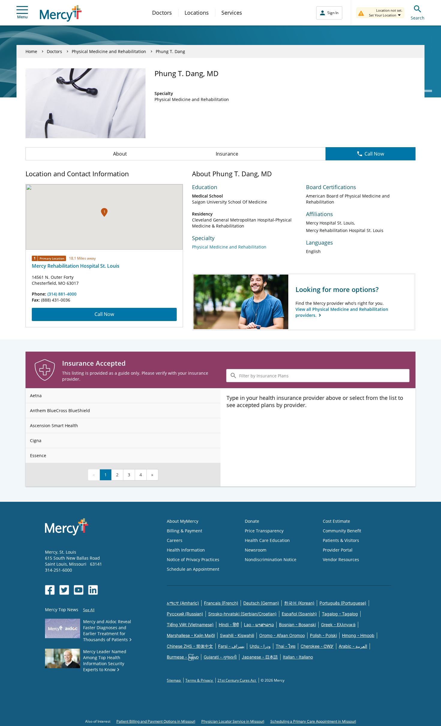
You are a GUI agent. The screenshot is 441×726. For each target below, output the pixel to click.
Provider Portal (337, 550)
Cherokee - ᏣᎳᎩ (317, 646)
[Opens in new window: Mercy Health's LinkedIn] (93, 590)
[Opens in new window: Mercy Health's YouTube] (78, 590)
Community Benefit (342, 531)
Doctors (162, 12)
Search (417, 18)
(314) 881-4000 (61, 294)
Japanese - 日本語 (260, 656)
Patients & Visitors (341, 540)
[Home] (61, 13)
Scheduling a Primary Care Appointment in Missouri (313, 721)
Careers (174, 540)
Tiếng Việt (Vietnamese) (190, 624)
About (120, 153)
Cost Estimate (336, 521)
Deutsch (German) (261, 602)
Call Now (374, 153)
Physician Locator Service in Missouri (232, 721)
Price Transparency (264, 531)
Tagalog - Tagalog (340, 613)
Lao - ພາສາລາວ (259, 624)
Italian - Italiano (298, 656)
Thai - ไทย (286, 646)
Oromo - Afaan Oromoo (282, 635)
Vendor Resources (341, 559)
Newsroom (255, 550)
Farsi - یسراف (231, 646)
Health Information (186, 550)
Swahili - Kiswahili (237, 635)
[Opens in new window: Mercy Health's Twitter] (64, 590)
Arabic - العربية (353, 646)
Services (231, 12)
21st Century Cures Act (237, 680)
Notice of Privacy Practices (193, 559)
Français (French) (221, 602)
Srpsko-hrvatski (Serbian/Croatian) (242, 613)
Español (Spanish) (299, 613)
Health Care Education (267, 540)
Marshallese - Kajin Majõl (191, 635)
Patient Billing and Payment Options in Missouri (155, 721)
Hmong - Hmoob (358, 635)
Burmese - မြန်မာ (183, 656)
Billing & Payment (184, 531)
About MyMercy (182, 521)
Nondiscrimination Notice (270, 559)
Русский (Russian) (185, 613)
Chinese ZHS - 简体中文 (190, 646)
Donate (252, 521)
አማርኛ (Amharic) (183, 602)
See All (88, 609)
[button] (104, 212)
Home (31, 51)
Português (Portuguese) (343, 602)
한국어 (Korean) (299, 602)
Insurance (227, 153)
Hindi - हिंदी (229, 624)
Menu (22, 16)
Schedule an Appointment (193, 569)
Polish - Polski (323, 635)
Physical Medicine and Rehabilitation (109, 51)
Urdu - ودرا (260, 646)
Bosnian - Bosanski (297, 624)
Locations (196, 12)
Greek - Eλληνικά (338, 624)
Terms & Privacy (199, 680)
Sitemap (174, 680)
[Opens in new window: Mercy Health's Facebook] (50, 590)
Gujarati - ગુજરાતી (220, 656)
